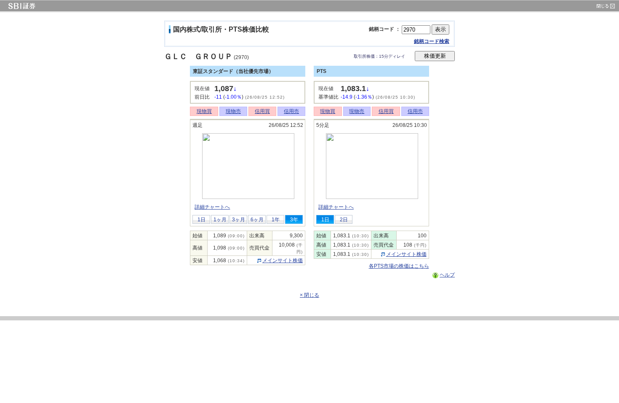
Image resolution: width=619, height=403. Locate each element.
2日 (344, 220)
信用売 (291, 111)
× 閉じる (309, 295)
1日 (201, 220)
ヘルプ (447, 275)
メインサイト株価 (282, 260)
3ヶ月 (238, 220)
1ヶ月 (220, 220)
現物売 (233, 111)
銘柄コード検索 (431, 41)
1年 (276, 220)
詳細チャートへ (212, 207)
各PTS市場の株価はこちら (399, 266)
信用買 (262, 111)
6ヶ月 (257, 220)
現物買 (204, 111)
